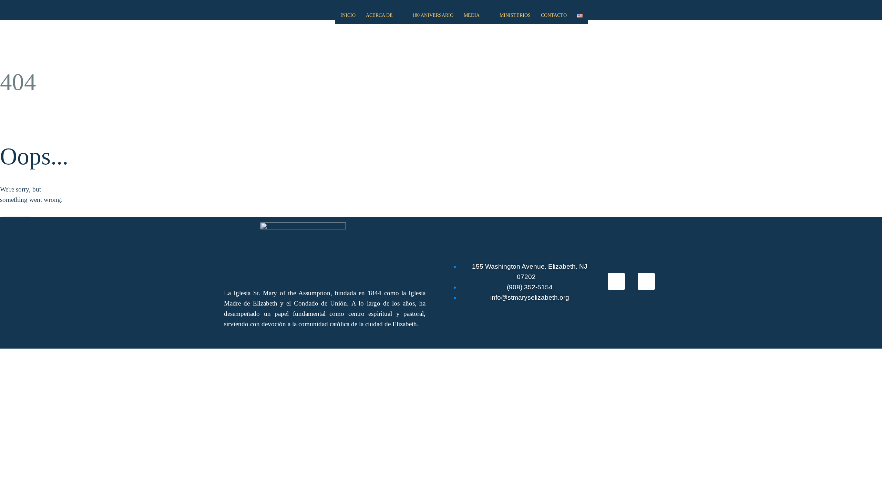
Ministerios (515, 15)
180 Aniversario (432, 15)
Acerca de (379, 15)
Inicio (348, 15)
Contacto (554, 15)
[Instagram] (646, 281)
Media (472, 15)
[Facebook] (616, 281)
